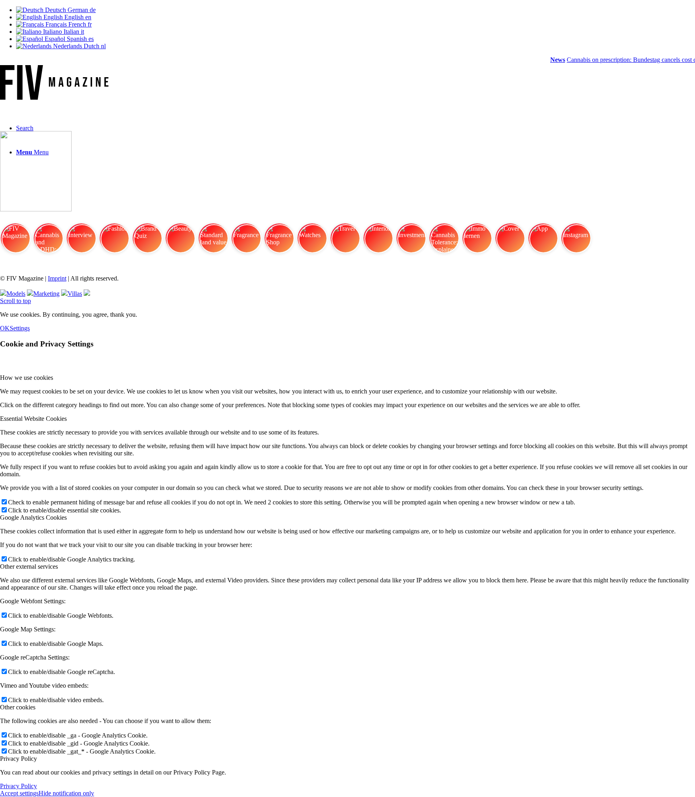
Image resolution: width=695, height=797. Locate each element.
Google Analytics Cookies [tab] (33, 517)
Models (15, 293)
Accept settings (19, 793)
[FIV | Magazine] (54, 97)
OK (5, 328)
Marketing (46, 293)
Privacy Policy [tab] (18, 758)
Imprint (57, 278)
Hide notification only (66, 793)
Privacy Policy (18, 786)
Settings (20, 328)
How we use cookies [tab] (26, 377)
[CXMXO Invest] (87, 293)
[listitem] (15, 241)
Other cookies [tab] (17, 707)
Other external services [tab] (29, 566)
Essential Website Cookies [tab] (33, 418)
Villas (75, 293)
